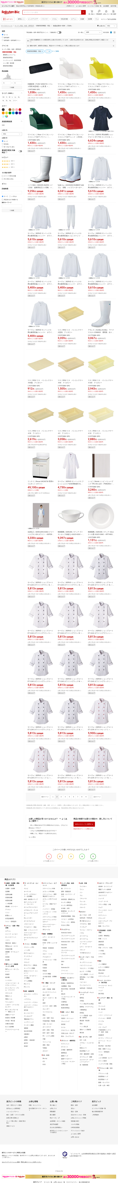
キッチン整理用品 (66, 905)
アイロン (8, 909)
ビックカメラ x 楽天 (8, 6)
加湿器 (7, 957)
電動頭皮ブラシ (29, 1019)
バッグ (100, 990)
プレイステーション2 (67, 958)
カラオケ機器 (47, 974)
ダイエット (64, 1047)
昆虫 (81, 1023)
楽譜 (44, 1003)
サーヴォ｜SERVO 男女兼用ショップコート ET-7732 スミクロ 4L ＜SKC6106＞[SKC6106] (100, 137)
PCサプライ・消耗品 (30, 965)
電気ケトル (8, 999)
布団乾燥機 (8, 900)
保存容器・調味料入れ (68, 899)
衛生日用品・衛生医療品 (68, 990)
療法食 (82, 1032)
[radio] (2, 34)
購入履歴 (52, 1115)
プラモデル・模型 (85, 924)
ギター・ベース (47, 954)
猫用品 (82, 998)
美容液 (63, 1024)
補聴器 (26, 1028)
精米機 (7, 977)
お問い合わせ (75, 1137)
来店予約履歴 (54, 1124)
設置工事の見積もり (12, 1118)
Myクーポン (53, 1118)
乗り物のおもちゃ (85, 921)
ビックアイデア (33, 19)
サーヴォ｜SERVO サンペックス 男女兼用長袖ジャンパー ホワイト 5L (101, 187)
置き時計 (101, 973)
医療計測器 (64, 1005)
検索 (12, 87)
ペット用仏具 (84, 1026)
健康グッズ (64, 1056)
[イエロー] (6, 113)
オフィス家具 (102, 1061)
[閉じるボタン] (114, 40)
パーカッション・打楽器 (49, 961)
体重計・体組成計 (29, 1040)
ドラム (45, 951)
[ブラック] (3, 109)
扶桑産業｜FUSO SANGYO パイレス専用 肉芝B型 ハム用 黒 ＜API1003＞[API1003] (40, 86)
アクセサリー (47, 957)
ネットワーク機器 (29, 968)
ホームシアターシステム (31, 914)
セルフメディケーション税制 (11, 1162)
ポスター (45, 1051)
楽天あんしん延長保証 (13, 1108)
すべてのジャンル (6, 26)
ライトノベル (47, 1042)
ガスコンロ (8, 993)
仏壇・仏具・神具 (103, 1085)
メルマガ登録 (75, 1124)
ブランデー (83, 904)
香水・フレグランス (67, 1036)
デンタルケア (28, 1016)
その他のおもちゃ (85, 953)
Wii (62, 964)
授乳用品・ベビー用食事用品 (87, 978)
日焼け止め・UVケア (67, 1033)
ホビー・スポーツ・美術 (49, 999)
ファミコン (64, 970)
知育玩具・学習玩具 (86, 918)
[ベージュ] (13, 109)
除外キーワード (7, 202)
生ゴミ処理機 (9, 1027)
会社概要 (106, 6)
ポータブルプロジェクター (31, 939)
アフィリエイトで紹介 (78, 1131)
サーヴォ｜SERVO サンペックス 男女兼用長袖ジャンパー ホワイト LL (41, 284)
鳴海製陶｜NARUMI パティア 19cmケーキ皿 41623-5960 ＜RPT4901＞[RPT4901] (101, 534)
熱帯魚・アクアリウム (87, 1007)
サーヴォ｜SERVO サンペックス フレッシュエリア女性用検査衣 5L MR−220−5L (71, 483)
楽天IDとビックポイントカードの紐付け (59, 1131)
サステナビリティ (71, 1182)
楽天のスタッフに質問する (84, 824)
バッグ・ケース (103, 901)
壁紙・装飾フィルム (104, 1049)
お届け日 (4, 138)
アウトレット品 (103, 1073)
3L (19, 97)
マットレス (101, 1006)
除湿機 (7, 960)
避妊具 (63, 994)
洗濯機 (90, 19)
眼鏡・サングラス (103, 926)
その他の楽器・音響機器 (49, 977)
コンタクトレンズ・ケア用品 (68, 998)
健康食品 (64, 1053)
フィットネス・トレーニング (105, 911)
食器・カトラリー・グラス (68, 895)
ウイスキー (83, 886)
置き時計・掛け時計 (104, 1046)
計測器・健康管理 (66, 1050)
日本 (3, 125)
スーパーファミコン (67, 973)
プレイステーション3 (67, 955)
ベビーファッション (86, 965)
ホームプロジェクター (31, 907)
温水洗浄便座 (28, 1031)
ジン (81, 892)
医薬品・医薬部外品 (67, 983)
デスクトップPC (29, 947)
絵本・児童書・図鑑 (49, 989)
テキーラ (82, 907)
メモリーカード (29, 924)
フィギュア (83, 927)
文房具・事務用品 (103, 936)
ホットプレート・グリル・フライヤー (12, 989)
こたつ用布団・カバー (105, 1058)
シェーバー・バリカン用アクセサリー (31, 1006)
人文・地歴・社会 (48, 1018)
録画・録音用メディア (31, 899)
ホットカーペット (10, 937)
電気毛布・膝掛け (10, 943)
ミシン (7, 912)
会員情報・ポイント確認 (57, 1121)
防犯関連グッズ (103, 1076)
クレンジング (65, 1021)
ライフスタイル (47, 1012)
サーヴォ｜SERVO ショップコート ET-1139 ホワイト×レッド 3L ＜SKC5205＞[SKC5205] (70, 777)
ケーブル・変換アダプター (49, 905)
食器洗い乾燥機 (10, 1018)
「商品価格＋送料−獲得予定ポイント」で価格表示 (40, 32)
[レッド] (20, 109)
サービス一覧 (48, 1182)
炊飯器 (7, 974)
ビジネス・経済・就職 (49, 1006)
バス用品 (101, 951)
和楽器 (45, 971)
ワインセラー (9, 1002)
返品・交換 (74, 1111)
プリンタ (27, 959)
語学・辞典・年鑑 (48, 1030)
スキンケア (64, 1015)
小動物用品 (83, 1010)
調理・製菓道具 (66, 891)
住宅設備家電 (9, 918)
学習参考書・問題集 (49, 1021)
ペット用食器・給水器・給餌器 (86, 1016)
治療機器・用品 (66, 986)
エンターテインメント (49, 992)
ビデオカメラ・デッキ (31, 910)
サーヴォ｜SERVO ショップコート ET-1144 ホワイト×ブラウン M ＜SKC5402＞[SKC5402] (70, 633)
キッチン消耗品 (66, 902)
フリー (15, 100)
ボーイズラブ (47, 1027)
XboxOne (64, 945)
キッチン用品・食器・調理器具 (24, 26)
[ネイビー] (16, 113)
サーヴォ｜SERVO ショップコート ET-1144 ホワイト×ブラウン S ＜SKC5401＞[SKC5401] (40, 633)
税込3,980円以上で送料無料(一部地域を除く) (30, 6)
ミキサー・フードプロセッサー (12, 1006)
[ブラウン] (10, 109)
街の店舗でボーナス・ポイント (38, 1109)
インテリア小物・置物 (105, 1064)
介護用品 (64, 1002)
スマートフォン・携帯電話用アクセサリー (49, 895)
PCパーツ (27, 984)
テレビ (97, 19)
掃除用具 (101, 942)
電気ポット (8, 996)
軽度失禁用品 (65, 1008)
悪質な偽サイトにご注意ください (31, 1162)
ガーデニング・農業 (86, 1057)
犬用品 (82, 1001)
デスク (100, 1024)
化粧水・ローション (67, 1018)
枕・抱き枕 (101, 1009)
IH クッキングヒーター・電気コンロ (11, 1011)
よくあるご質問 (81, 6)
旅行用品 (101, 993)
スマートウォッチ (103, 976)
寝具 (99, 1003)
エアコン (74, 19)
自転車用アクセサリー (105, 892)
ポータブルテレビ (29, 921)
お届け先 (4, 130)
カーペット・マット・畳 (105, 1042)
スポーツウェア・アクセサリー (105, 922)
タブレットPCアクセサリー (50, 900)
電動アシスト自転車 (104, 889)
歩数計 (26, 1037)
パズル (82, 933)
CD (44, 1061)
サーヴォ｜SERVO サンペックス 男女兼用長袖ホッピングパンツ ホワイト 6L (71, 235)
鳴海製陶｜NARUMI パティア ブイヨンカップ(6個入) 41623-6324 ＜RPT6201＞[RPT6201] (70, 534)
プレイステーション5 (67, 936)
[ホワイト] (6, 109)
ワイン (82, 889)
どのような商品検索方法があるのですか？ (43, 831)
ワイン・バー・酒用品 (68, 922)
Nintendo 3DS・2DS (67, 942)
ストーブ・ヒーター (11, 934)
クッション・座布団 (104, 1018)
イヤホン (54, 19)
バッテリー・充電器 (49, 909)
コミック (45, 986)
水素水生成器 (9, 1024)
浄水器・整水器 (10, 1021)
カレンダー (46, 1009)
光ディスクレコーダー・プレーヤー (30, 903)
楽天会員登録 (112, 19)
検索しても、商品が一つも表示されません (43, 833)
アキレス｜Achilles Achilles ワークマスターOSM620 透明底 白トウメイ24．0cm (101, 332)
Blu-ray (45, 1058)
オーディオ (27, 891)
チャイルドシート (85, 985)
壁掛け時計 (101, 970)
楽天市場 (113, 6)
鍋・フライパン (66, 888)
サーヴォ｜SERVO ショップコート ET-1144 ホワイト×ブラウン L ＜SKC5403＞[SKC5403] (100, 633)
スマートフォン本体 (49, 888)
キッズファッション (86, 962)
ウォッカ (82, 901)
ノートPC (27, 950)
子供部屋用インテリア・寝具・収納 (104, 1031)
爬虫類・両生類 (84, 1020)
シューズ (101, 898)
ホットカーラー (29, 1013)
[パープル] (20, 113)
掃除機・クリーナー (11, 906)
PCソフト (27, 987)
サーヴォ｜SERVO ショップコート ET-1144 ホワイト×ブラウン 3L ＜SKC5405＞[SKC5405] (40, 585)
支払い (73, 1108)
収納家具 (101, 1035)
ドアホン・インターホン (87, 1044)
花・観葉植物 (84, 1065)
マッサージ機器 (29, 1025)
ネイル (63, 1027)
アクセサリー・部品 (30, 927)
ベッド (100, 1012)
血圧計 (26, 1043)
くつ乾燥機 (8, 903)
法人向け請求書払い (56, 1127)
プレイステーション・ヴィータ (68, 951)
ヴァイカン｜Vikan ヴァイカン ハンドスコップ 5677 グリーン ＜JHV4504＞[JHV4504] (41, 137)
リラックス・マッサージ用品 (68, 1062)
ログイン (104, 19)
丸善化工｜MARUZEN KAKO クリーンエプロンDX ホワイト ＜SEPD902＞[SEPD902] (41, 534)
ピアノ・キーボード (49, 937)
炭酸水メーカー (10, 1015)
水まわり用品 (65, 925)
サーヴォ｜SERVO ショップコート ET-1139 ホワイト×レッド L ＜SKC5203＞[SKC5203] (100, 729)
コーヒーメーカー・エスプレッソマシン (12, 984)
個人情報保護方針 (97, 1111)
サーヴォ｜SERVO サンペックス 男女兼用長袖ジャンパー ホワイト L (101, 235)
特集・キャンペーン (35, 1105)
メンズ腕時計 (102, 964)
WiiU (62, 961)
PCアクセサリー (29, 953)
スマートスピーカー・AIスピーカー (31, 934)
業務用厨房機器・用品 (68, 916)
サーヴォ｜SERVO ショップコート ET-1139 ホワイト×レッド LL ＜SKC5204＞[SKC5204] (40, 777)
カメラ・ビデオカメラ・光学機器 (30, 895)
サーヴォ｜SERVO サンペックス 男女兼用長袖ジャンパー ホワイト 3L (71, 284)
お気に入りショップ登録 (78, 1118)
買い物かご (53, 1105)
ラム (81, 895)
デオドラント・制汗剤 (68, 1030)
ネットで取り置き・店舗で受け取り (16, 1122)
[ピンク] (16, 109)
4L (3, 100)
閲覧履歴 (52, 1111)
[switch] (20, 151)
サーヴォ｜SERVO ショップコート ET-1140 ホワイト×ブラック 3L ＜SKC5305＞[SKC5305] (70, 729)
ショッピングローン (12, 1111)
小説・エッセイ (47, 1024)
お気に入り (53, 1108)
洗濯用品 (101, 945)
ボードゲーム (84, 939)
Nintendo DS (65, 967)
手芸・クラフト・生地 (105, 948)
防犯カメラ (83, 1048)
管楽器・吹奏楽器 (48, 948)
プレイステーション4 (67, 939)
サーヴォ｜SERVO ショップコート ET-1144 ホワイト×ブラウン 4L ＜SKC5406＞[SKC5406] (70, 585)
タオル (100, 957)
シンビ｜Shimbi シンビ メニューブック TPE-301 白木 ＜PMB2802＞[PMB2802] (100, 483)
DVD (44, 1064)
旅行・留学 (46, 995)
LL (15, 97)
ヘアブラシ (27, 999)
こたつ (7, 940)
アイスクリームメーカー (12, 1030)
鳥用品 (82, 1013)
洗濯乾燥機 (8, 894)
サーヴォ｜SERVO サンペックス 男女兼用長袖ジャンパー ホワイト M (41, 332)
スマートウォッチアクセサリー (49, 921)
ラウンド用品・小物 (104, 904)
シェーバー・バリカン (31, 1002)
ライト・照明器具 (10, 921)
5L (7, 100)
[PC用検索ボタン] (83, 12)
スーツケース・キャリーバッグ (105, 986)
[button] (2, 76)
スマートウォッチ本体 (49, 917)
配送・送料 (74, 1105)
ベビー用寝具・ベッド (87, 974)
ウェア (100, 907)
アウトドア (101, 918)
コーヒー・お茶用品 (67, 919)
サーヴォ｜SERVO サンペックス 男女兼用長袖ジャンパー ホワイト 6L (41, 235)
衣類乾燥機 (8, 897)
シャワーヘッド (29, 1022)
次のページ (97, 797)
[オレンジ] (3, 113)
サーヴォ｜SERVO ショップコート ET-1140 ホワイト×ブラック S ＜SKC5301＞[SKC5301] (40, 681)
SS (3, 97)
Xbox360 (64, 948)
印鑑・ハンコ (102, 939)
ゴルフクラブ (102, 895)
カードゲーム (84, 936)
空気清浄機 (64, 19)
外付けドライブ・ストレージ (31, 972)
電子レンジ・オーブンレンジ (12, 970)
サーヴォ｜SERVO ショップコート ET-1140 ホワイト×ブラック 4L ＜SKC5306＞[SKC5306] (100, 585)
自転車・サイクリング (105, 886)
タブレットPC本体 (48, 891)
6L (10, 100)
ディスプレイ (28, 956)
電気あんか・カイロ (11, 946)
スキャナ (27, 962)
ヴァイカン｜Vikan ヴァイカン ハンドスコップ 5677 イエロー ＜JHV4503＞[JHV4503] (101, 86)
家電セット (21, 19)
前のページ (44, 797)
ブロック (82, 950)
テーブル (101, 1021)
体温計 (26, 1046)
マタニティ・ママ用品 (87, 968)
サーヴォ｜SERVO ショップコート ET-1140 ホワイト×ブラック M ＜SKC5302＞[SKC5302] (70, 681)
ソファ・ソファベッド (105, 1015)
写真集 (45, 1048)
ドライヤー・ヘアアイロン (31, 995)
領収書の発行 (75, 1121)
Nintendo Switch (66, 933)
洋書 (44, 1039)
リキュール (83, 898)
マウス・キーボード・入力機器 (31, 977)
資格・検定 (46, 1045)
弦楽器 (45, 968)
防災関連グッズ (84, 1051)
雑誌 (44, 1015)
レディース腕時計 (103, 967)
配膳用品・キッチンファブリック (68, 912)
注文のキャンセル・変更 (78, 1115)
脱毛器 (26, 1010)
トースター (8, 980)
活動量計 (27, 1034)
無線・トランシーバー (31, 930)
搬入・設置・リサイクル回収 (15, 1115)
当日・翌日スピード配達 (14, 1105)
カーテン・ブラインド (105, 1038)
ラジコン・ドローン (86, 930)
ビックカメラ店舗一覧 (94, 6)
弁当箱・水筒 (65, 908)
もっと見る (32, 837)
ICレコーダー (28, 918)
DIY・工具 (83, 1040)
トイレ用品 (101, 954)
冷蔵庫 (82, 19)
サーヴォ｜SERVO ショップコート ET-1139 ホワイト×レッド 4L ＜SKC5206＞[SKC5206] (100, 777)
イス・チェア (102, 1027)
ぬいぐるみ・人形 (85, 915)
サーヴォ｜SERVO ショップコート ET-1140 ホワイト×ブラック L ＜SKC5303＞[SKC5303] (100, 681)
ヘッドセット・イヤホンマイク (49, 913)
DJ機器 (45, 965)
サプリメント (65, 1044)
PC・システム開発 (48, 1036)
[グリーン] (10, 113)
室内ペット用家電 (85, 1029)
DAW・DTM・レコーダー (50, 944)
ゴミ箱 (100, 1055)
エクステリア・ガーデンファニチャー (87, 1061)
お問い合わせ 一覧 (59, 1182)
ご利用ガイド (70, 6)
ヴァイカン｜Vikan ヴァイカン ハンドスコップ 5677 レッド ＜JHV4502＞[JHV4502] (71, 137)
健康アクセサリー (66, 1059)
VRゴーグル (46, 929)
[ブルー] (13, 113)
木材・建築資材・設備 (87, 1054)
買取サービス (10, 1126)
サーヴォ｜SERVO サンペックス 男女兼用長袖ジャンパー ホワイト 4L (101, 284)
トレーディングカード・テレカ (86, 943)
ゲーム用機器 (28, 981)
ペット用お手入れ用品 (87, 1004)
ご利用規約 (95, 1115)
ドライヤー (44, 19)
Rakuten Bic (11, 12)
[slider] (2, 79)
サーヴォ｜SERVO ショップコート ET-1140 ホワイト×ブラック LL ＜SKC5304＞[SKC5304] (40, 729)
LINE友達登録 (75, 1127)
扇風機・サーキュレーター (12, 953)
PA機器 (45, 940)
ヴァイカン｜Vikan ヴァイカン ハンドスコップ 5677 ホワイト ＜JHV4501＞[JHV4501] (71, 86)
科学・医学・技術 (48, 1033)
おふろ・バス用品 (85, 971)
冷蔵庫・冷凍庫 (10, 888)
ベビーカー (83, 982)
